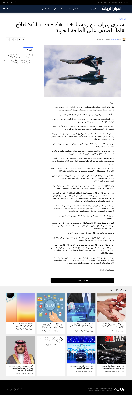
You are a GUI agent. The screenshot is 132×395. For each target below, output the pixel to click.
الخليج (62, 9)
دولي (55, 9)
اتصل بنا (100, 2)
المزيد (34, 9)
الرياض (75, 9)
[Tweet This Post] (19, 39)
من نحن (126, 2)
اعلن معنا (107, 2)
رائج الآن (101, 270)
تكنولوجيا (48, 9)
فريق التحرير (114, 39)
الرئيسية (93, 9)
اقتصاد (68, 9)
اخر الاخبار (84, 9)
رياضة (41, 9)
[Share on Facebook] (23, 39)
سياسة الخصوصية (117, 2)
